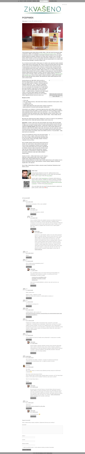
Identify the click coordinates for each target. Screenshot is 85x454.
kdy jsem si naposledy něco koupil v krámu (47, 53)
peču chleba (49, 175)
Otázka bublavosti (38, 249)
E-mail (23, 439)
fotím (36, 175)
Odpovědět (29, 206)
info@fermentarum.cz (48, 183)
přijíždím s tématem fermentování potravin (40, 180)
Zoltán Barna (28, 356)
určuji (40, 175)
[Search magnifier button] (48, 1)
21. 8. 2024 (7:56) (33, 217)
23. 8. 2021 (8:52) (29, 201)
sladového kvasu (27, 75)
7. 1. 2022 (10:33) (33, 270)
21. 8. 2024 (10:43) (38, 232)
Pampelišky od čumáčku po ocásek (39, 278)
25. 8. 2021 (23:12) (29, 253)
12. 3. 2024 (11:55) (29, 366)
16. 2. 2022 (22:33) (29, 309)
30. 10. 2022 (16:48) (30, 320)
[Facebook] (64, 4)
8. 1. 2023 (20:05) (33, 343)
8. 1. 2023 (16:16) (29, 335)
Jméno (23, 435)
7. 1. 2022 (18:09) (29, 290)
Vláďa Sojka (24, 21)
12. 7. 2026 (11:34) (29, 402)
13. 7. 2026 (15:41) (34, 412)
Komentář (24, 424)
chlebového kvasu (58, 73)
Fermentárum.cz (45, 178)
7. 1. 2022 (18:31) (29, 301)
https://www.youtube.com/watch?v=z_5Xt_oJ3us (35, 406)
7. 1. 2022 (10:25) (29, 261)
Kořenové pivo (34, 279)
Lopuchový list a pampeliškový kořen (39, 277)
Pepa (27, 308)
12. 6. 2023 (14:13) (29, 357)
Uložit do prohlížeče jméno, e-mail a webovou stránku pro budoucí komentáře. (38, 447)
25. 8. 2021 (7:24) (33, 209)
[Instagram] (66, 4)
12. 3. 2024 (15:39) (34, 387)
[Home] (62, 4)
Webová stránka (25, 443)
